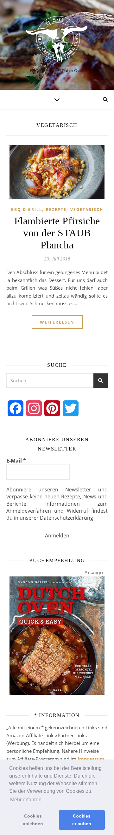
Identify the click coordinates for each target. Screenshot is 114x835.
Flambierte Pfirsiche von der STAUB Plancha (57, 233)
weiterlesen (57, 322)
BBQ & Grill (26, 209)
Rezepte (56, 209)
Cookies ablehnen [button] (33, 819)
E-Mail (16, 460)
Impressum (91, 759)
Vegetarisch (86, 209)
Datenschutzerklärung (66, 517)
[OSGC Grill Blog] (57, 39)
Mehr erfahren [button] (25, 799)
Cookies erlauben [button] (81, 819)
